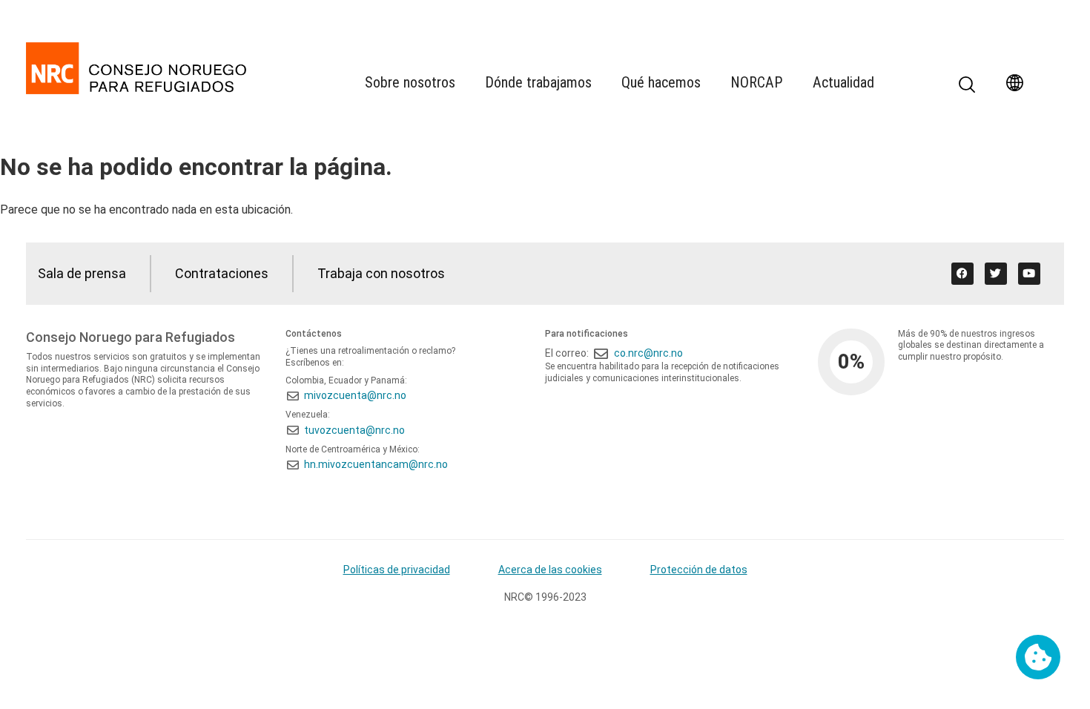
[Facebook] (962, 274)
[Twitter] (996, 274)
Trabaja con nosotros (381, 273)
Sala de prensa (82, 273)
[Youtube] (1029, 274)
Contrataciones (221, 273)
